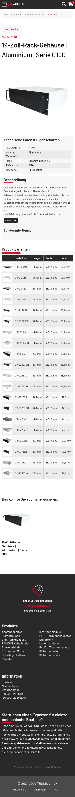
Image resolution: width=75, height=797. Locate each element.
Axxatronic (9, 14)
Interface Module (50, 631)
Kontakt (7, 682)
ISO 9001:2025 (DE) (13, 693)
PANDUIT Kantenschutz (54, 647)
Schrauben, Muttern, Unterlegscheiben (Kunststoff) (15, 655)
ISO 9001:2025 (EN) (13, 697)
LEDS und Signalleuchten (55, 635)
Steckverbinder (12, 647)
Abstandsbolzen (12, 631)
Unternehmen (11, 689)
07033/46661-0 (37, 606)
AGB (56, 789)
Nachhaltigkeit (11, 686)
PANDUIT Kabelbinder (15, 643)
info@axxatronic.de (40, 610)
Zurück (14, 29)
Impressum (40, 789)
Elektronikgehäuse (28, 14)
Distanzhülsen (11, 635)
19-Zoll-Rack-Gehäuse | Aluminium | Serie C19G (14, 548)
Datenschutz (19, 789)
